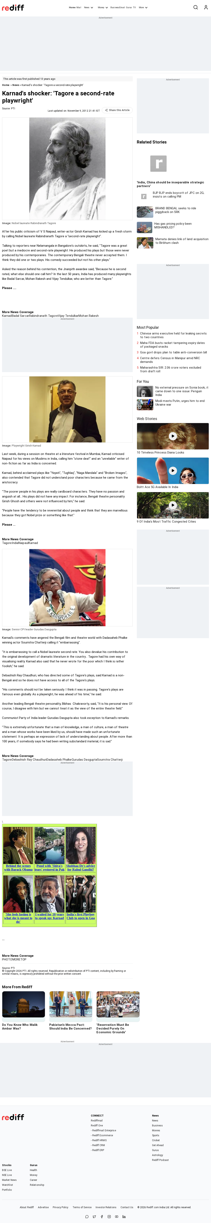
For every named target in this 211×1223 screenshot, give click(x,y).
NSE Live (7, 1175)
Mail (78, 7)
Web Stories (147, 419)
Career (33, 1180)
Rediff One (97, 1125)
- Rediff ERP (97, 1150)
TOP (23, 959)
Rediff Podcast (160, 1160)
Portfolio (7, 1189)
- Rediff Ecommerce (102, 1135)
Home (72, 7)
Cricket (156, 1140)
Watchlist (7, 1185)
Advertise (43, 1207)
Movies (156, 1130)
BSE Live (7, 1170)
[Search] (195, 7)
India (15, 543)
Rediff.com (153, 1207)
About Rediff (27, 1207)
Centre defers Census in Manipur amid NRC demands (170, 360)
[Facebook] (101, 1217)
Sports (155, 1135)
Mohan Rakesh (89, 316)
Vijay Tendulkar (68, 316)
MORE (16, 959)
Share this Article (119, 110)
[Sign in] (206, 7)
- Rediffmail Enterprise (103, 1130)
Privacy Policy (60, 1207)
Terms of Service (82, 1207)
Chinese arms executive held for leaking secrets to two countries (173, 335)
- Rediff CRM (98, 1145)
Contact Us (127, 1207)
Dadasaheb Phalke (59, 759)
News (86, 7)
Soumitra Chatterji (110, 759)
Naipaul (23, 543)
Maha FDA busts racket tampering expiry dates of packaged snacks (172, 344)
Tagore (7, 543)
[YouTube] (116, 1217)
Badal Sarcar (20, 316)
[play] (173, 436)
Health (33, 1170)
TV (134, 7)
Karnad (7, 316)
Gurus (129, 7)
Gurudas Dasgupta (84, 759)
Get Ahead (158, 1145)
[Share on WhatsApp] (87, 1217)
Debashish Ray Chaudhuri (29, 759)
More (141, 7)
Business (157, 1125)
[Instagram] (109, 1217)
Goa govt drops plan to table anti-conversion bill (173, 352)
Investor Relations (106, 1207)
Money (101, 7)
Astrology (157, 1155)
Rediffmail (97, 1120)
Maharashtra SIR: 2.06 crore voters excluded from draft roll (170, 369)
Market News (9, 1180)
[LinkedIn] (124, 1217)
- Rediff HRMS (98, 1140)
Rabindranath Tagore (43, 316)
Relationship (37, 1185)
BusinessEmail (117, 7)
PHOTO (7, 959)
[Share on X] (94, 1217)
